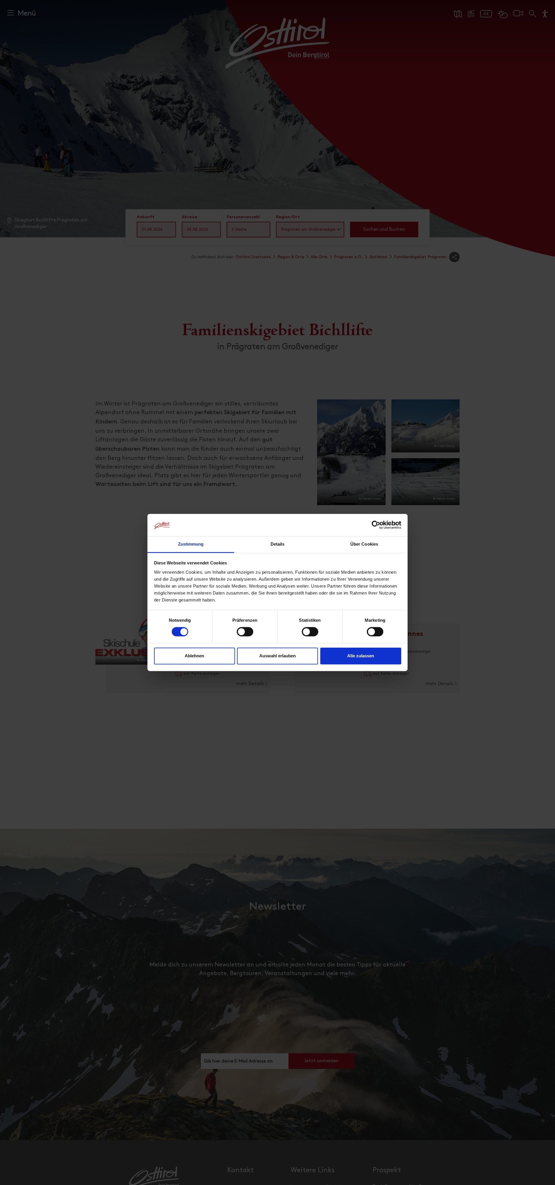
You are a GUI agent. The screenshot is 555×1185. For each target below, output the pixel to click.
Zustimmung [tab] (191, 544)
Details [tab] (278, 544)
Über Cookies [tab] (364, 544)
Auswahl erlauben (277, 655)
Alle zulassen (360, 655)
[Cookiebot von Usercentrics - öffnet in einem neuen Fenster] (376, 525)
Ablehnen (194, 655)
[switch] (245, 635)
